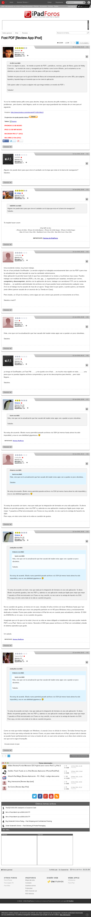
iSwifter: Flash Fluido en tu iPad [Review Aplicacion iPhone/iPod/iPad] (33, 771)
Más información (65, 914)
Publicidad (51, 901)
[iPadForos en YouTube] (51, 796)
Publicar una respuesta (79, 756)
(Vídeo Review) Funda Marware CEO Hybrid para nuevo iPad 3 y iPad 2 (34, 766)
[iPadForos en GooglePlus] (45, 796)
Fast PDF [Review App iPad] (21, 38)
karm (16, 320)
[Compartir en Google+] (20, 141)
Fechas (50, 6)
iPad (16, 33)
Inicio (11, 2)
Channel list (64, 870)
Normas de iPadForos (50, 238)
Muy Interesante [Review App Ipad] (21, 781)
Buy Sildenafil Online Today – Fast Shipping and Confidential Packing (29, 821)
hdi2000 (17, 157)
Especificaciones (27, 6)
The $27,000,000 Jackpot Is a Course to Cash (21, 808)
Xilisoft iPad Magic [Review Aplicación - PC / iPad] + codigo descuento (33, 776)
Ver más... (6, 830)
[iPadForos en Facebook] (40, 796)
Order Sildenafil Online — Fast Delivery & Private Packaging (25, 826)
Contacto (44, 901)
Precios (36, 6)
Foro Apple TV (9, 883)
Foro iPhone (8, 880)
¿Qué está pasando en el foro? (11, 6)
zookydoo (18, 255)
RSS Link (54, 870)
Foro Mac (7, 885)
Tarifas (56, 6)
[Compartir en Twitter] (13, 141)
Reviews (25, 33)
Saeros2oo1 (19, 656)
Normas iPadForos (18, 440)
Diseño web (60, 901)
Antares (17, 403)
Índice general (7, 870)
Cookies (37, 901)
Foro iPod (71, 883)
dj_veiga (18, 193)
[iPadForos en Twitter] (34, 796)
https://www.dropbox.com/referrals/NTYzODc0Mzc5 (27, 112)
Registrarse (59, 2)
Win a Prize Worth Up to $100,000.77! (18, 812)
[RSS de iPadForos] (56, 796)
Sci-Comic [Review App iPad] (18, 787)
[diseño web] (83, 6)
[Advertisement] (19, 850)
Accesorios (43, 6)
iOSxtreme (71, 880)
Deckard (17, 50)
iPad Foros (45, 14)
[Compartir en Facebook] (6, 141)
